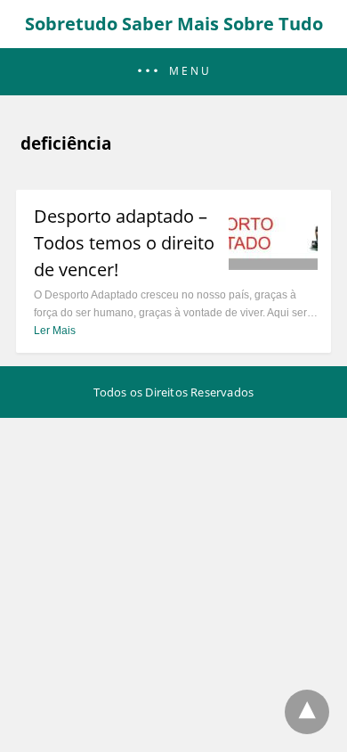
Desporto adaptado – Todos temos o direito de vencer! (124, 243)
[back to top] (307, 712)
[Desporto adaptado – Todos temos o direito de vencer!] (273, 264)
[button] (173, 71)
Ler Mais (55, 330)
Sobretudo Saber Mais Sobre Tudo (174, 24)
